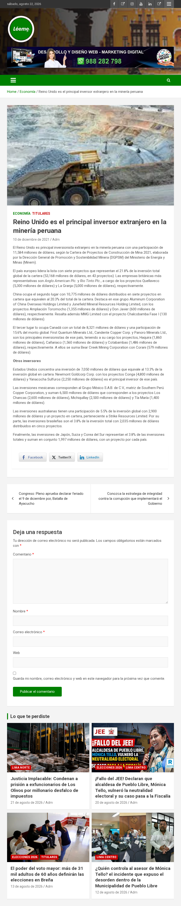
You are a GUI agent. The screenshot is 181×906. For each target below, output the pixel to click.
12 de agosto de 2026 (111, 892)
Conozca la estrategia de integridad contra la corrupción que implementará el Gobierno (130, 498)
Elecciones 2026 (109, 767)
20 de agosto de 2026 (111, 802)
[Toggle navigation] (13, 80)
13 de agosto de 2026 (27, 886)
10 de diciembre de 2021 (31, 239)
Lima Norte (21, 767)
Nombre (20, 611)
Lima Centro (136, 767)
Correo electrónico (29, 632)
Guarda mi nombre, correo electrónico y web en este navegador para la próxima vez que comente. (89, 678)
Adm (56, 239)
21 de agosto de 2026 (27, 802)
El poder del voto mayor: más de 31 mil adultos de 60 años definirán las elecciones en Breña (47, 874)
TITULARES (41, 213)
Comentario (23, 554)
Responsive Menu (169, 4)
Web (16, 653)
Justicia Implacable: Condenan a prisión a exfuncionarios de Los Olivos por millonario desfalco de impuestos (44, 787)
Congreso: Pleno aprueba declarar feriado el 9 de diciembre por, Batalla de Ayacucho (51, 498)
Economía (21, 213)
